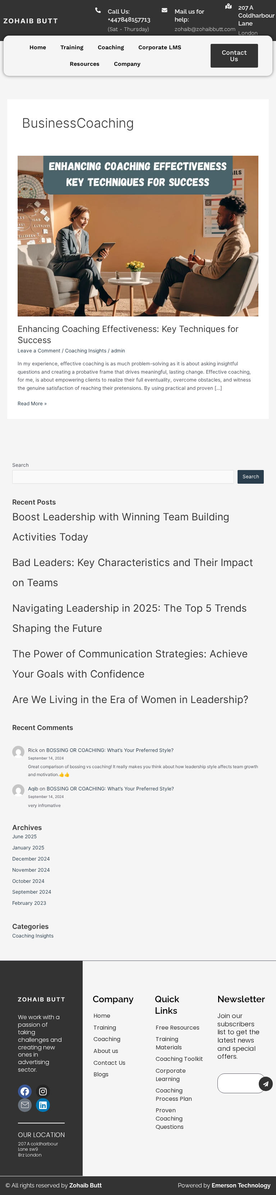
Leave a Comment (39, 351)
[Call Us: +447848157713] (97, 10)
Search (20, 465)
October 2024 (28, 881)
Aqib (33, 789)
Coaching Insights (85, 351)
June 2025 (24, 836)
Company (127, 63)
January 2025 (28, 847)
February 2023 (29, 903)
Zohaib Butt (85, 1185)
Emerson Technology (241, 1185)
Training (71, 47)
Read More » (32, 403)
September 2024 (31, 892)
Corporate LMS (159, 47)
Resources (85, 63)
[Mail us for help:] (164, 10)
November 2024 (31, 870)
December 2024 (31, 859)
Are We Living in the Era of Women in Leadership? (130, 699)
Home (37, 47)
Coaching (111, 47)
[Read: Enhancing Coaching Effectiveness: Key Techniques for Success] (138, 235)
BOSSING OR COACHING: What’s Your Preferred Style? (110, 750)
